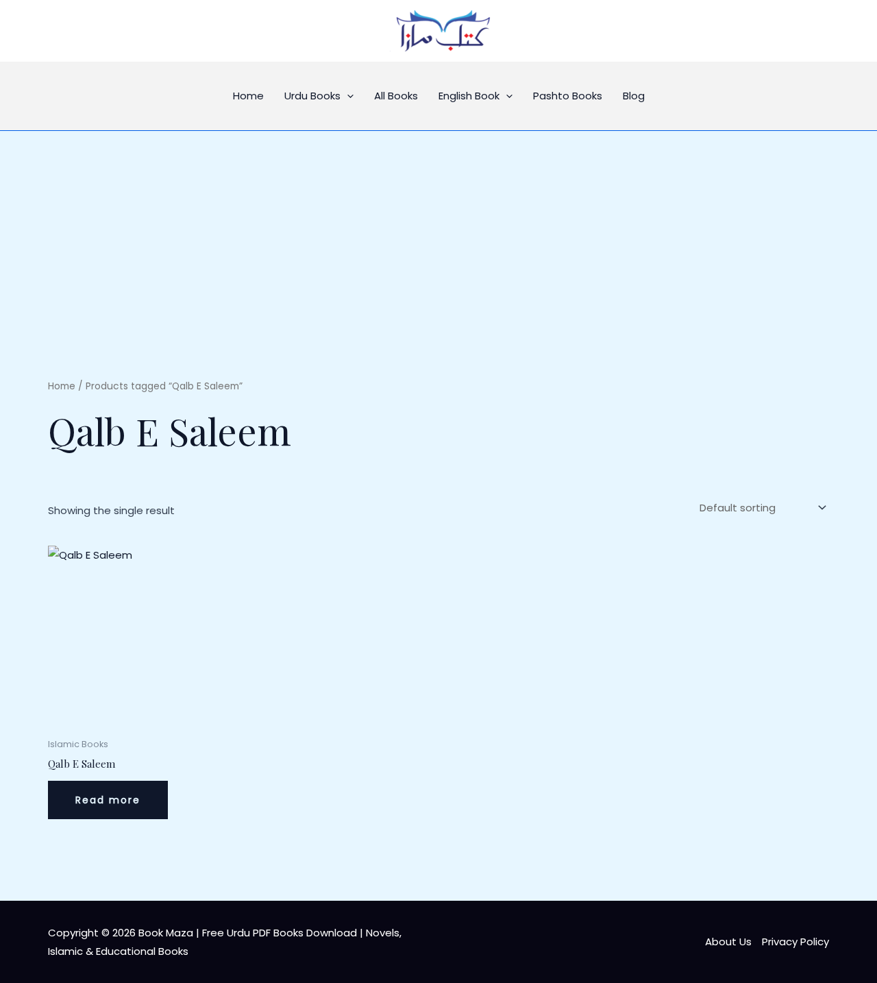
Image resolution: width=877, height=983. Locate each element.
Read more (107, 800)
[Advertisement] (438, 234)
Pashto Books (567, 95)
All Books (396, 95)
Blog (634, 95)
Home (248, 95)
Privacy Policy (795, 941)
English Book (468, 95)
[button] (347, 96)
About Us (728, 941)
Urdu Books (312, 95)
